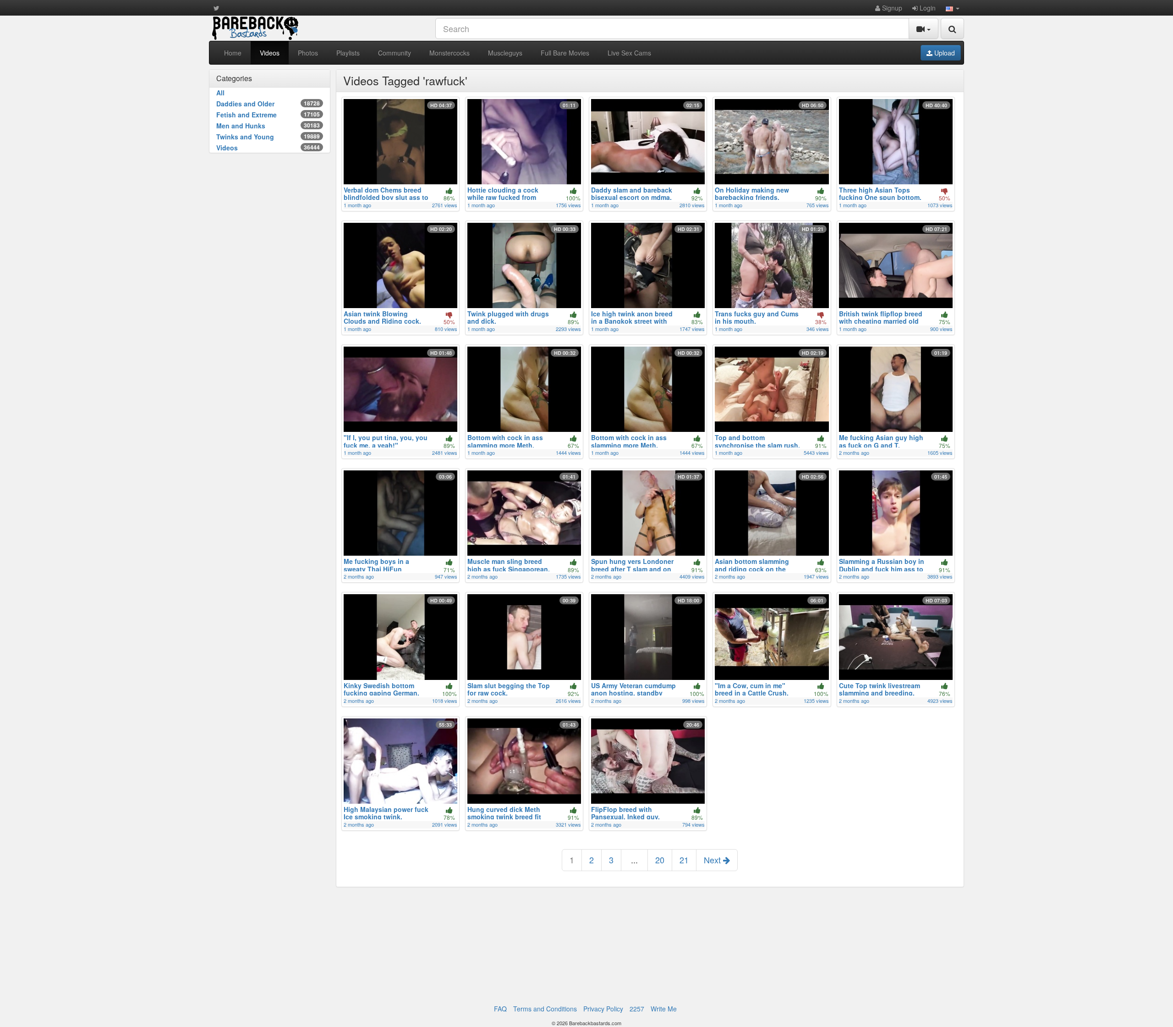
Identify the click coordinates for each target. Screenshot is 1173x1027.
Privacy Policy (603, 1008)
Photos (308, 52)
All (220, 92)
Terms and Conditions (545, 1008)
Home (232, 52)
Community (394, 52)
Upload (943, 52)
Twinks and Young (268, 136)
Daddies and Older (268, 103)
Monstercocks (449, 52)
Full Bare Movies (565, 52)
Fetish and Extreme (268, 114)
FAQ (500, 1008)
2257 (637, 1008)
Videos (270, 52)
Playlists (348, 52)
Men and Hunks (268, 125)
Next (713, 860)
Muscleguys (505, 52)
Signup (891, 7)
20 (659, 860)
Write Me (664, 1008)
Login (927, 7)
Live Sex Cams (629, 52)
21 (684, 860)
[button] (952, 7)
